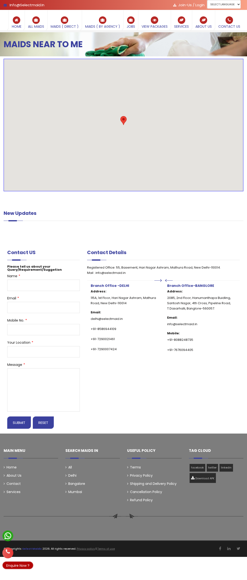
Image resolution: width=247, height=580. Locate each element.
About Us (14, 475)
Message (16, 364)
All (70, 467)
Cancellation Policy (146, 491)
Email (13, 298)
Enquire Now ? (17, 565)
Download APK (204, 478)
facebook (197, 467)
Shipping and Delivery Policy (153, 483)
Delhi (72, 475)
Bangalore (76, 483)
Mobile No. (17, 320)
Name (13, 276)
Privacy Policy (141, 475)
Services (14, 491)
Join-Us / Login (191, 4)
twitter (212, 467)
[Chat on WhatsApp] (7, 539)
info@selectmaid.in (26, 4)
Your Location (20, 342)
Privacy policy (86, 549)
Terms (135, 467)
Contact (14, 483)
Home (12, 467)
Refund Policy (141, 500)
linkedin (226, 467)
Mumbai (75, 491)
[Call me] (8, 551)
